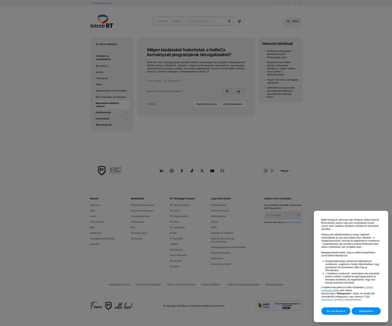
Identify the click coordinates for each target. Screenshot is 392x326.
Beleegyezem (366, 311)
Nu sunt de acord (336, 311)
